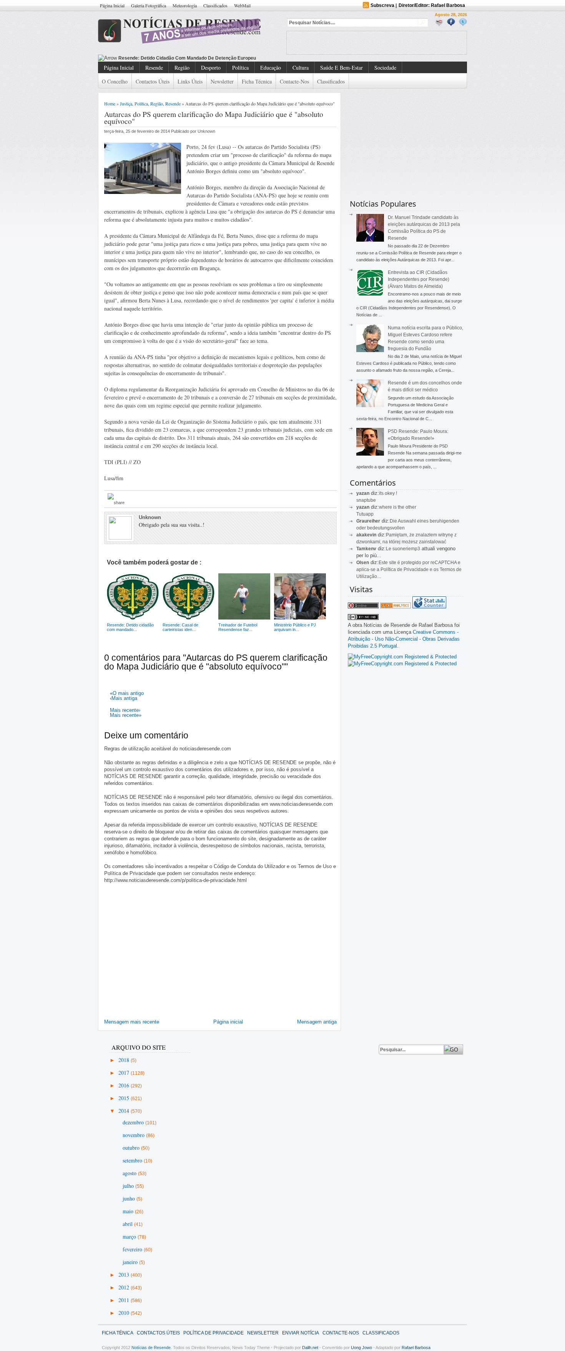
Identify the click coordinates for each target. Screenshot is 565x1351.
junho (129, 1198)
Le (389, 548)
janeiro (131, 1262)
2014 (124, 1110)
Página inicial (228, 1022)
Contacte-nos (294, 81)
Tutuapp (365, 514)
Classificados (215, 5)
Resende (154, 67)
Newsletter (222, 81)
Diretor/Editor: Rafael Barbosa (432, 5)
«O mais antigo (127, 693)
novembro (134, 1135)
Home (109, 103)
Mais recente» (125, 715)
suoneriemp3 (406, 548)
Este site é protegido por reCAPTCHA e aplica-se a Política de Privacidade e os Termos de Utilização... (409, 569)
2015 (124, 1098)
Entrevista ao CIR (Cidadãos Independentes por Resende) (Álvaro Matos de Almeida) (418, 279)
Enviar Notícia (300, 1333)
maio (129, 1211)
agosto (130, 1173)
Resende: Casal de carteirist (150, 58)
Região (181, 67)
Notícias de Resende (151, 1347)
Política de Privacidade (213, 1333)
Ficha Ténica (117, 1333)
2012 (124, 1287)
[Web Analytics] (395, 607)
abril (128, 1223)
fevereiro (133, 1249)
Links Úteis (190, 81)
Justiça (126, 103)
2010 (124, 1312)
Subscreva (382, 5)
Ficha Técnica (257, 81)
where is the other (397, 507)
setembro (133, 1160)
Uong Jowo (361, 1347)
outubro (132, 1147)
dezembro (134, 1122)
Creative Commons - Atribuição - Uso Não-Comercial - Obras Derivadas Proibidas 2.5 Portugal (404, 639)
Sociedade (385, 67)
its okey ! (388, 493)
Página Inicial (112, 5)
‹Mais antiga (123, 698)
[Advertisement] (377, 42)
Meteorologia (185, 5)
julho (129, 1185)
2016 (124, 1085)
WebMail (242, 5)
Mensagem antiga (317, 1022)
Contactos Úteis (153, 81)
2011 (124, 1300)
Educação (270, 67)
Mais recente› (125, 710)
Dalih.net (310, 1347)
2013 (124, 1274)
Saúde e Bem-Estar (341, 67)
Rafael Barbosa (416, 1347)
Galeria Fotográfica (148, 5)
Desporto (211, 67)
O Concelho (115, 81)
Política (240, 67)
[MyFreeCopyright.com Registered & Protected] (402, 657)
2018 (124, 1060)
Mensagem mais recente (131, 1022)
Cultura (300, 67)
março (130, 1236)
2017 (124, 1072)
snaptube (366, 500)
